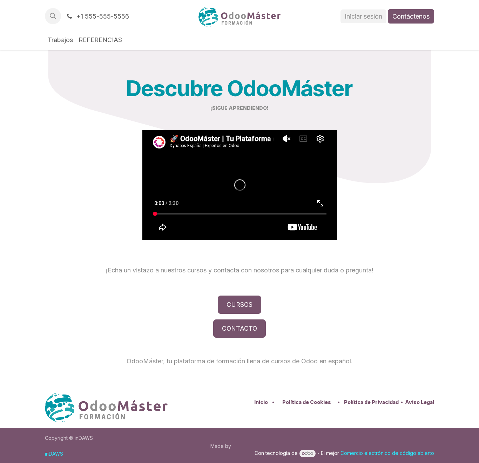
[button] (53, 16)
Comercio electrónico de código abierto (387, 453)
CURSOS (239, 304)
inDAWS (54, 454)
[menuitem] (60, 39)
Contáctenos (411, 16)
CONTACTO (239, 328)
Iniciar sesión (363, 16)
